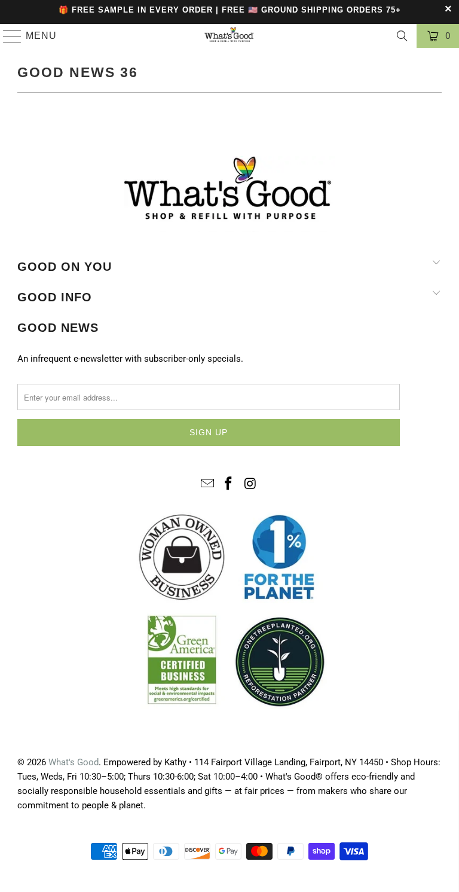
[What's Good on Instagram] (250, 484)
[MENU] (7, 36)
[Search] (402, 36)
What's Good (73, 762)
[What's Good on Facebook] (229, 484)
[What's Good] (229, 36)
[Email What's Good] (207, 484)
